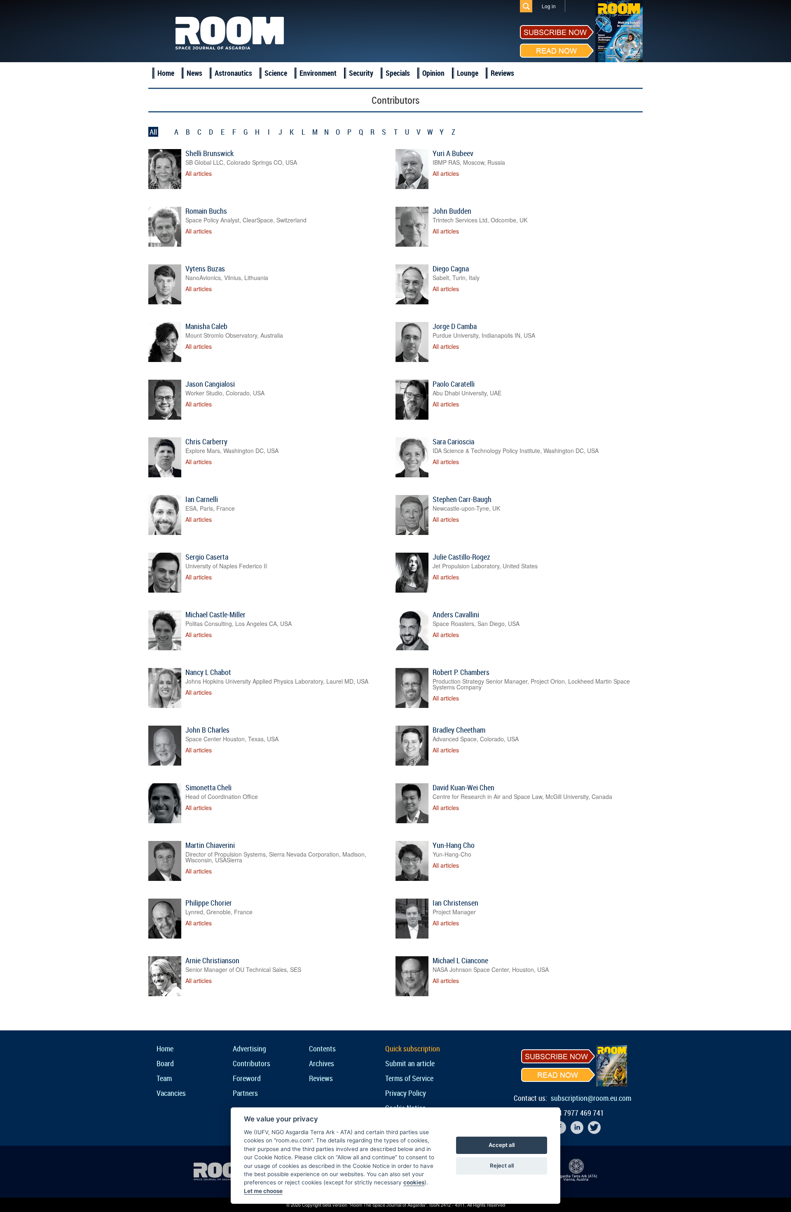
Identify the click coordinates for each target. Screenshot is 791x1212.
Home (165, 73)
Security (361, 73)
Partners (245, 1093)
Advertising (249, 1048)
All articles (198, 173)
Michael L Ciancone (460, 960)
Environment (318, 73)
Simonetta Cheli (208, 787)
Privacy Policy (405, 1093)
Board (165, 1063)
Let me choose (263, 1191)
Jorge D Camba (455, 326)
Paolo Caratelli (454, 384)
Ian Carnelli (201, 499)
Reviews (502, 73)
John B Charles (207, 730)
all (153, 132)
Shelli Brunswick (209, 153)
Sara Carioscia (453, 441)
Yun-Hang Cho (454, 845)
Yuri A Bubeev (453, 153)
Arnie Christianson (212, 960)
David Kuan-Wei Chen (463, 787)
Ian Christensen (455, 903)
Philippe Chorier (208, 903)
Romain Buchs (206, 211)
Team (164, 1078)
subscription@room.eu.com (591, 1098)
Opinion (433, 73)
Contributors (251, 1063)
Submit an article (410, 1063)
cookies (413, 1182)
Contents (322, 1048)
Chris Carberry (206, 441)
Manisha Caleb (206, 326)
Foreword (247, 1078)
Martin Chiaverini (210, 845)
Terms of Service (409, 1078)
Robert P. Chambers (461, 672)
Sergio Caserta (206, 557)
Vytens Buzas (205, 268)
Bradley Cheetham (459, 730)
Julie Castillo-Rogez (461, 557)
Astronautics (233, 73)
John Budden (452, 211)
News (194, 73)
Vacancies (171, 1093)
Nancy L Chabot (208, 672)
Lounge (467, 73)
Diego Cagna (451, 268)
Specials (398, 73)
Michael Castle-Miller (215, 614)
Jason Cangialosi (210, 384)
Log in (549, 5)
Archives (321, 1063)
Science (275, 73)
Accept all (502, 1145)
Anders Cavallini (456, 614)
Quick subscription (412, 1048)
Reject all (502, 1165)
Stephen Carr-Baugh (462, 499)
